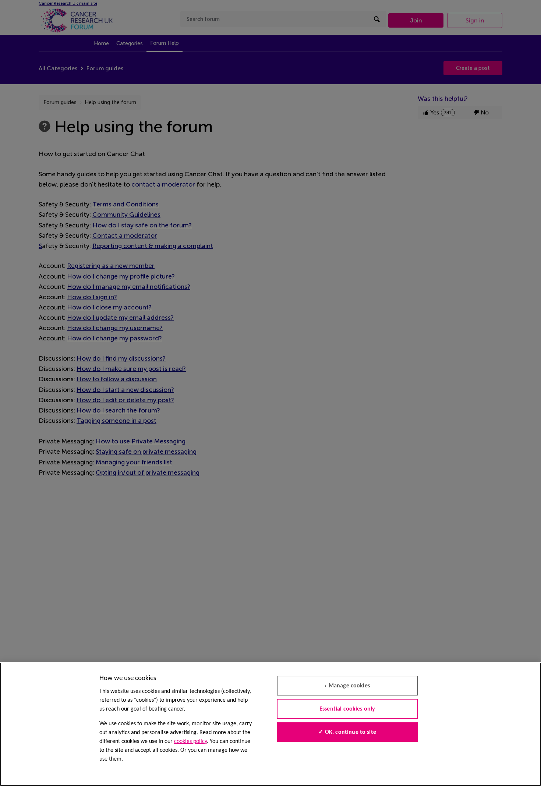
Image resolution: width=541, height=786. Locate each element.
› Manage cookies (347, 686)
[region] (270, 724)
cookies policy (190, 741)
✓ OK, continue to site (347, 732)
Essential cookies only (347, 709)
